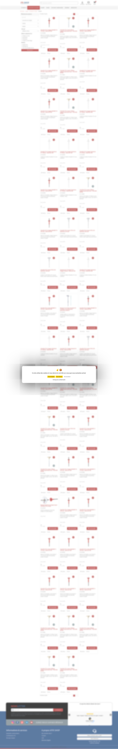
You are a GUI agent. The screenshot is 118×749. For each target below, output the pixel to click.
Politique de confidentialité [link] (59, 379)
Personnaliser (67, 376)
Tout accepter (51, 376)
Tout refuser (59, 376)
